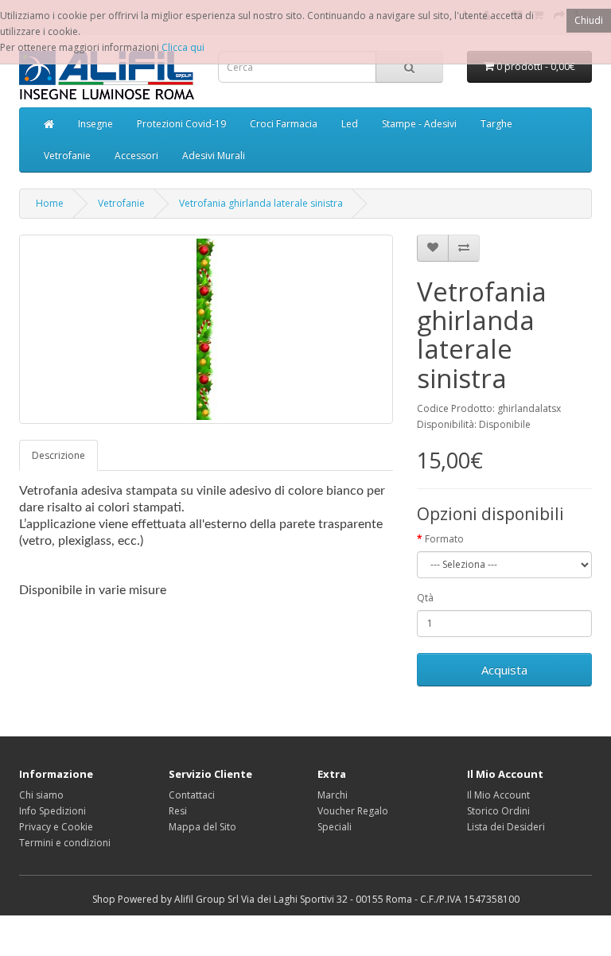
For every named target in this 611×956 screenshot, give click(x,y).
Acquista (504, 670)
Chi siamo (41, 795)
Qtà (425, 597)
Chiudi (588, 20)
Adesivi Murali (213, 155)
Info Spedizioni (52, 811)
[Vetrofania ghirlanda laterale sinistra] (206, 329)
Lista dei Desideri (506, 827)
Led (349, 123)
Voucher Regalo (352, 811)
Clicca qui (183, 47)
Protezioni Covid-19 (181, 123)
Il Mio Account (498, 795)
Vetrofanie (67, 155)
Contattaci (192, 795)
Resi (178, 811)
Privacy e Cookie (56, 827)
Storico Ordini (498, 811)
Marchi (332, 795)
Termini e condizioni (65, 842)
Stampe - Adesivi (419, 123)
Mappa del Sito (202, 827)
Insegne (95, 123)
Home (50, 203)
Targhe (496, 123)
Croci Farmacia (283, 123)
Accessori (136, 155)
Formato (444, 539)
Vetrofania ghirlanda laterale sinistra (261, 203)
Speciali (334, 827)
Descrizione (58, 455)
